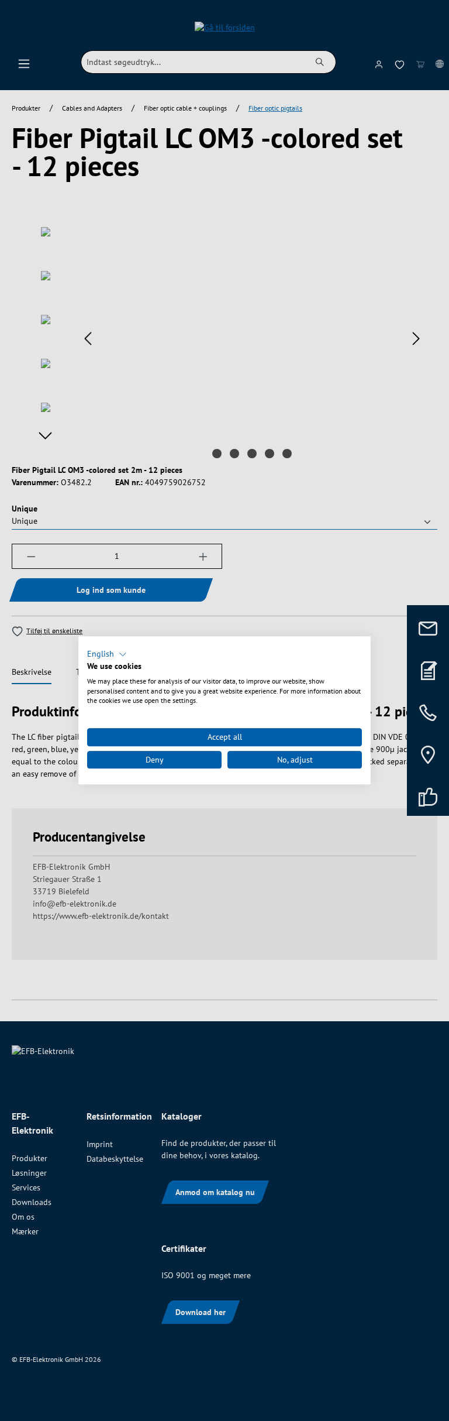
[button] (107, 654)
